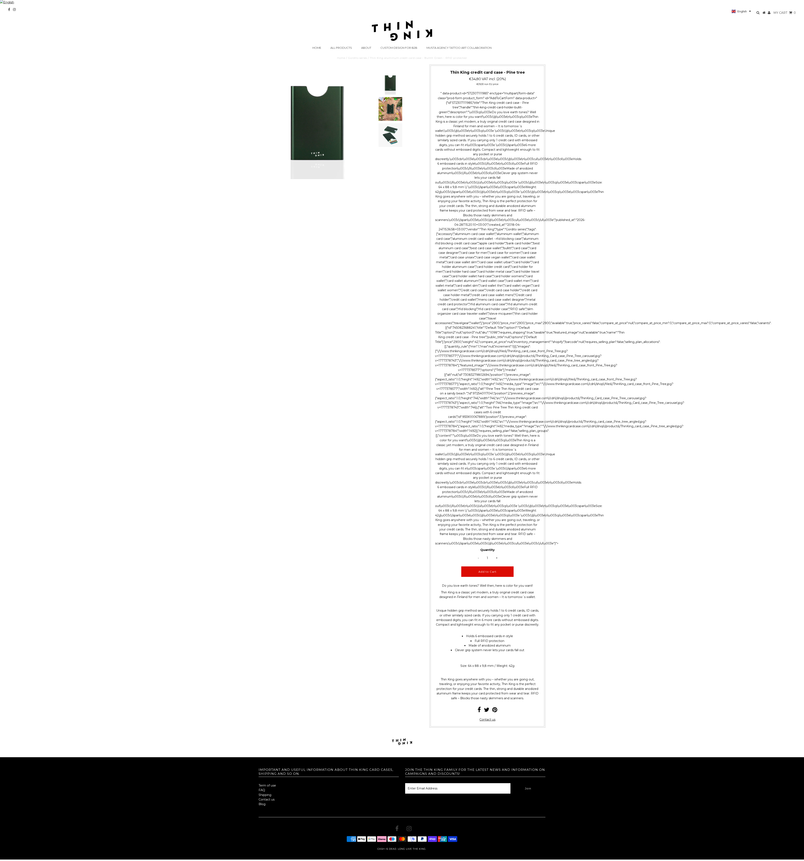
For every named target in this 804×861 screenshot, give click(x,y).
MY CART (784, 13)
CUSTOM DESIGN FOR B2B (398, 47)
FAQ (262, 790)
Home (316, 47)
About (366, 47)
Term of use (267, 785)
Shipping (265, 795)
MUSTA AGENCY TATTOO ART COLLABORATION (459, 47)
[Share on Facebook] (479, 711)
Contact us (487, 719)
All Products (341, 47)
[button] (741, 11)
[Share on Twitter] (486, 711)
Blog (262, 804)
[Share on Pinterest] (494, 711)
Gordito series (357, 57)
